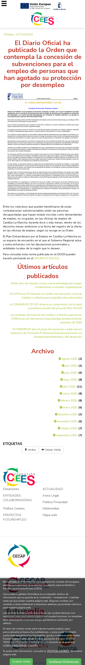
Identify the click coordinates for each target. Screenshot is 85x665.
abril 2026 (68, 387)
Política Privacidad (54, 502)
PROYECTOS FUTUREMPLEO (14, 517)
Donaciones (11, 489)
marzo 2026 (69, 393)
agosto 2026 (69, 359)
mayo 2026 (70, 380)
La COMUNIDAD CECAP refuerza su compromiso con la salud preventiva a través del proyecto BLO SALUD (45, 306)
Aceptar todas (21, 661)
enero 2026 (69, 407)
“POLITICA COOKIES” (58, 651)
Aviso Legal (50, 495)
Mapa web (49, 515)
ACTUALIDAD (24, 34)
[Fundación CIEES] (42, 18)
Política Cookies (14, 508)
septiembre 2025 (66, 435)
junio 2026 (70, 373)
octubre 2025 (68, 428)
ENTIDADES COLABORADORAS (17, 497)
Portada (8, 34)
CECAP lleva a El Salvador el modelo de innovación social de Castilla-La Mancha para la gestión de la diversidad (45, 296)
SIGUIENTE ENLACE (46, 258)
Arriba (31, 450)
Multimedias (50, 508)
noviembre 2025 (67, 421)
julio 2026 (70, 366)
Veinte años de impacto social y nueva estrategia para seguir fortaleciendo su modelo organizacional (46, 285)
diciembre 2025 (67, 414)
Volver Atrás (52, 450)
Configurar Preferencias (64, 661)
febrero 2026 (68, 400)
